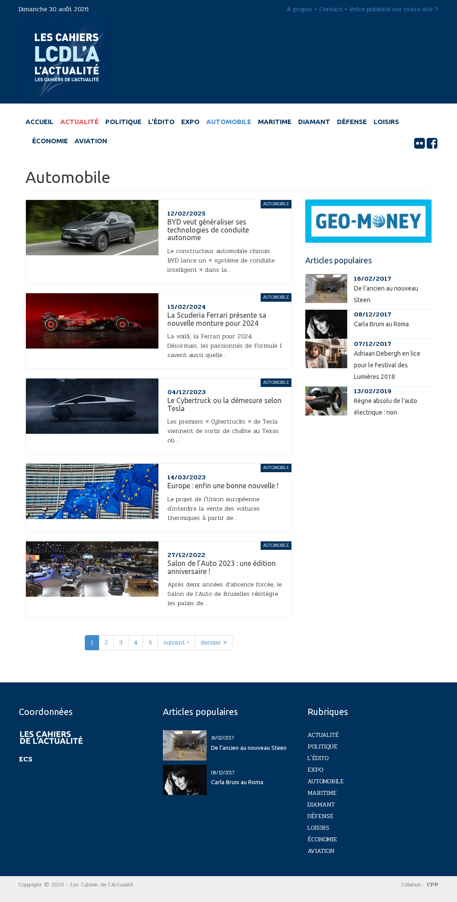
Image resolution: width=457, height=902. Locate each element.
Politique (123, 121)
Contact (330, 9)
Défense (352, 121)
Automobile (228, 121)
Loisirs (386, 121)
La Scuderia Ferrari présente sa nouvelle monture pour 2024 (216, 319)
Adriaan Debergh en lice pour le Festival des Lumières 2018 (387, 365)
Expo (190, 121)
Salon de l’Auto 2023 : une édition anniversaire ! (221, 567)
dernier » (213, 642)
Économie (50, 141)
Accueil (39, 121)
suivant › (176, 642)
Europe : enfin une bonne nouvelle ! (222, 486)
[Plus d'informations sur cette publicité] (368, 221)
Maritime (274, 121)
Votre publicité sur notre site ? (393, 9)
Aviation (91, 141)
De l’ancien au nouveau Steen (249, 747)
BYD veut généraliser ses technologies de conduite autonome (208, 229)
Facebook (432, 143)
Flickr (419, 143)
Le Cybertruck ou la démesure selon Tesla (224, 404)
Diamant (314, 121)
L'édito (161, 121)
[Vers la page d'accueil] (66, 60)
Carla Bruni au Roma (381, 324)
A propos (299, 9)
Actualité (79, 121)
